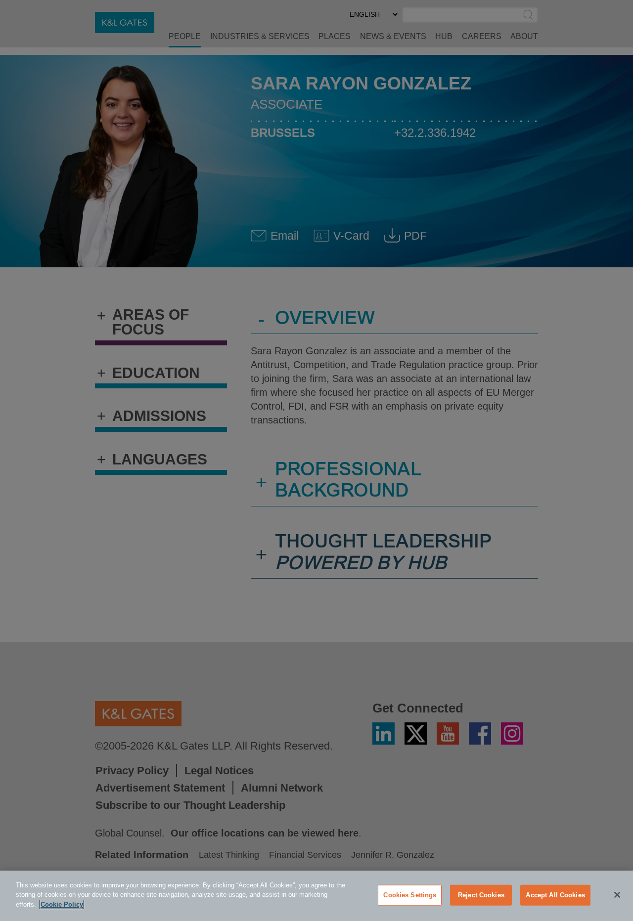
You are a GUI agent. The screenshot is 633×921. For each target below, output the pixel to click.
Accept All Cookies (555, 895)
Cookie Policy (62, 904)
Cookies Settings (409, 895)
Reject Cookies (481, 895)
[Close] (617, 895)
